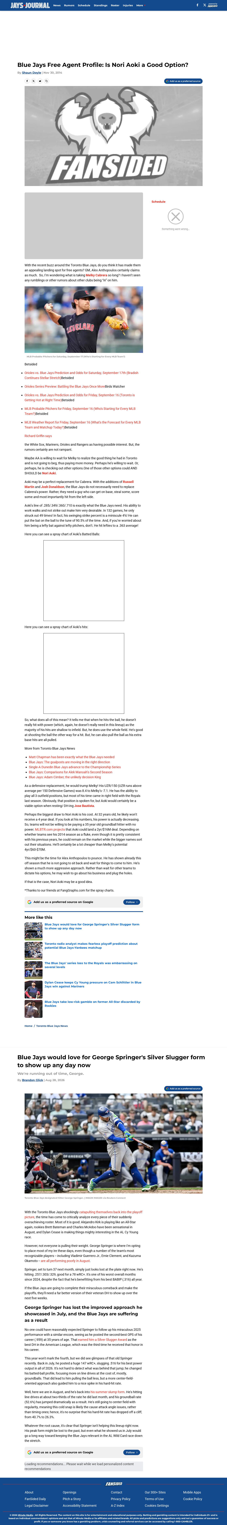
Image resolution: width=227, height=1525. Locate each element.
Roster (115, 5)
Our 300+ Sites (155, 1492)
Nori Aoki (49, 473)
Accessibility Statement (80, 1505)
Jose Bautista (84, 806)
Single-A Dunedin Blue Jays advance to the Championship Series (75, 767)
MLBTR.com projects (50, 829)
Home (28, 1026)
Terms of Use (154, 1499)
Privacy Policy (120, 1499)
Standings (100, 5)
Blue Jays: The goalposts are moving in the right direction (69, 762)
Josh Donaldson (52, 487)
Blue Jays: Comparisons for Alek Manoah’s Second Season (70, 772)
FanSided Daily (35, 1499)
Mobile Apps (192, 1492)
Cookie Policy (192, 1499)
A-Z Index (118, 1505)
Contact (116, 1492)
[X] (204, 5)
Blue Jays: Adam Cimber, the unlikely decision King (65, 777)
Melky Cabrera (96, 275)
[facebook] (197, 5)
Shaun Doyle (31, 72)
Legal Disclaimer (36, 1505)
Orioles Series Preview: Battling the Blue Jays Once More (65, 386)
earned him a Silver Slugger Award (102, 1339)
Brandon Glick (32, 1080)
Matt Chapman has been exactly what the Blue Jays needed (71, 757)
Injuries (128, 5)
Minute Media (25, 1515)
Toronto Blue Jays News (52, 1026)
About (29, 1492)
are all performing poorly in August (65, 1261)
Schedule (84, 5)
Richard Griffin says (38, 436)
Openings (69, 1492)
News (56, 5)
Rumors (69, 5)
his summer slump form (108, 1392)
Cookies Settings (157, 1505)
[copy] (46, 81)
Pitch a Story (72, 1499)
